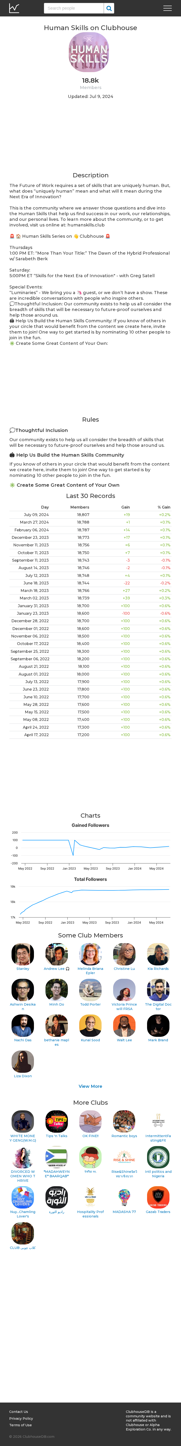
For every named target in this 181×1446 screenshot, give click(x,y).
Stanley (22, 969)
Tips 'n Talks (56, 1136)
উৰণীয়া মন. (90, 1172)
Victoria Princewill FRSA (124, 1006)
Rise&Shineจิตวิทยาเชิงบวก (124, 1174)
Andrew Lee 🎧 (57, 969)
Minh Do (56, 1004)
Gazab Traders (158, 1212)
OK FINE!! (90, 1136)
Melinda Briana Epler (90, 971)
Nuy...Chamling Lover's (22, 1214)
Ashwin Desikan (23, 1006)
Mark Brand (158, 1040)
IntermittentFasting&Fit (158, 1138)
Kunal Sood (90, 1040)
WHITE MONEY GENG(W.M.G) (23, 1138)
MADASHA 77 (124, 1212)
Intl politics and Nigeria (158, 1174)
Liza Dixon (23, 1076)
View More (90, 1086)
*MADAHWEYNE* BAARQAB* (57, 1174)
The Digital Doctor (158, 1006)
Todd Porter (90, 1004)
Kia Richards (158, 969)
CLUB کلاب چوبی (23, 1248)
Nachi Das (23, 1040)
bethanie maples (56, 1042)
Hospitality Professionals (90, 1214)
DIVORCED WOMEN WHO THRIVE (22, 1176)
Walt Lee (124, 1040)
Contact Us (18, 1412)
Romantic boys (124, 1136)
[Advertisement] (90, 138)
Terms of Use (20, 1425)
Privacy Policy (21, 1418)
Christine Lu (124, 969)
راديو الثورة (56, 1212)
